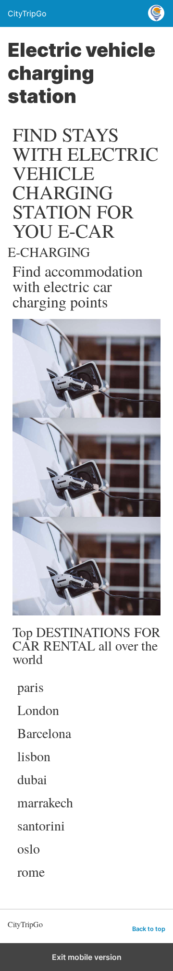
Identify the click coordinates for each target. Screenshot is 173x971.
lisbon (33, 756)
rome (31, 871)
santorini (41, 825)
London (38, 710)
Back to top (148, 929)
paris (30, 686)
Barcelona (44, 733)
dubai (32, 779)
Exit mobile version (87, 957)
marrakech (45, 802)
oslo (28, 848)
